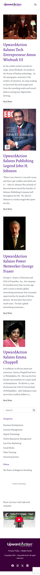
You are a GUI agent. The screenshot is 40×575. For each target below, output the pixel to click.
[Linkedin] (27, 565)
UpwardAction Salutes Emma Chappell (15, 357)
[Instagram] (17, 565)
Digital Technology (11, 434)
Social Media (8, 447)
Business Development (13, 425)
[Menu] (35, 4)
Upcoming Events (11, 456)
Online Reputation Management (17, 438)
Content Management (13, 429)
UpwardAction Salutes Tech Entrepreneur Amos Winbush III (19, 52)
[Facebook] (12, 565)
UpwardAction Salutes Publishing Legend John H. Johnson (18, 163)
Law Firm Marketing (12, 443)
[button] (34, 410)
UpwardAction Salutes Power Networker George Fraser (18, 263)
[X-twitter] (22, 565)
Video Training (9, 452)
